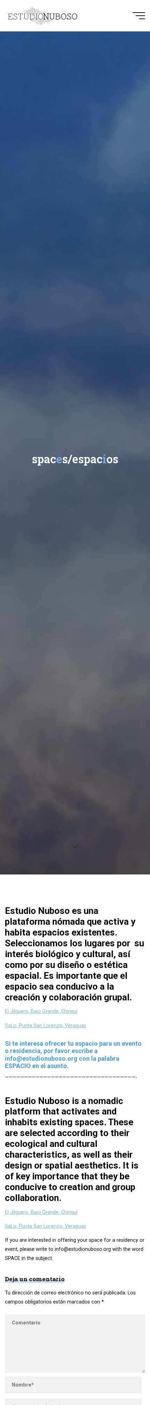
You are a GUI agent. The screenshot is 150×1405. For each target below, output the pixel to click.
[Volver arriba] (123, 1378)
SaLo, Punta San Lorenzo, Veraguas (45, 1026)
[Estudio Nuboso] (43, 15)
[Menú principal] (139, 15)
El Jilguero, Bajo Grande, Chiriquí (41, 1011)
